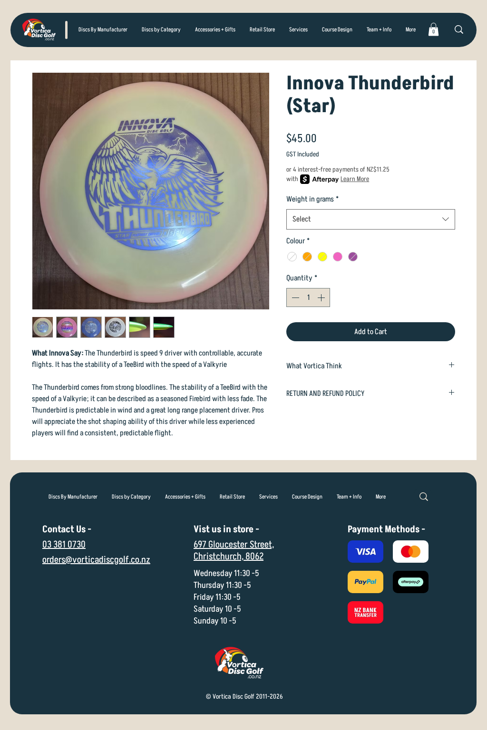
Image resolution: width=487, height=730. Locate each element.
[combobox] (370, 219)
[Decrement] (294, 297)
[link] (433, 29)
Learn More (355, 178)
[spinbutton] (308, 297)
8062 (254, 556)
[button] (161, 30)
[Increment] (322, 297)
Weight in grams (312, 199)
